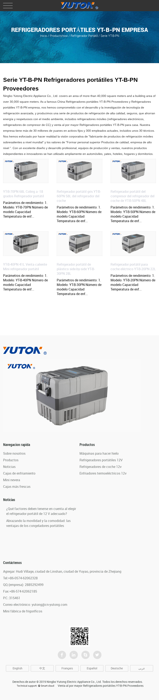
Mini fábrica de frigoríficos (22, 611)
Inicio (43, 35)
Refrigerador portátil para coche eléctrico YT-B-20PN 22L (133, 266)
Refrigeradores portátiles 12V (101, 460)
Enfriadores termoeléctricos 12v (103, 473)
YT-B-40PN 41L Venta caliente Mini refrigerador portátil (25, 266)
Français (67, 668)
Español (92, 668)
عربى (141, 668)
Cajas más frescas (16, 486)
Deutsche (117, 668)
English (17, 668)
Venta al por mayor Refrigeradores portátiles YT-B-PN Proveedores (100, 686)
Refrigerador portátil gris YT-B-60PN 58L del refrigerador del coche (79, 196)
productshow (59, 35)
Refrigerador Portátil (85, 35)
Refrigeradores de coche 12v (101, 466)
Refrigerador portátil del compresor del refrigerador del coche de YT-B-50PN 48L (132, 196)
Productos (10, 460)
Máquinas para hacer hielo (99, 453)
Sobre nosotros (14, 453)
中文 (42, 668)
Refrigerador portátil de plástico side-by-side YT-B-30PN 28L (76, 269)
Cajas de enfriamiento (19, 473)
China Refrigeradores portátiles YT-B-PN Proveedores (92, 101)
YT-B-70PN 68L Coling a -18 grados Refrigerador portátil (23, 193)
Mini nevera (11, 480)
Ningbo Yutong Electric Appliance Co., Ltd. (74, 682)
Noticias (9, 466)
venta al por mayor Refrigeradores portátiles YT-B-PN (89, 125)
